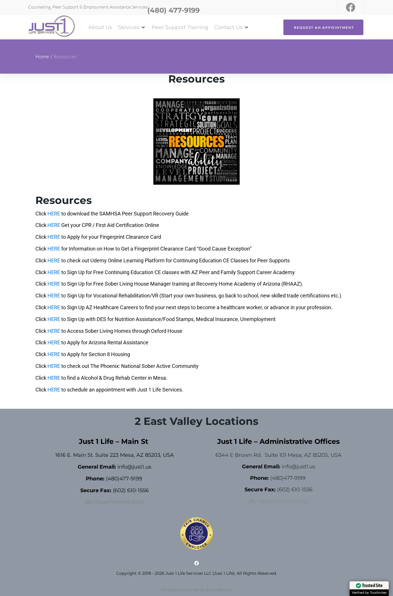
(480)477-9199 (124, 478)
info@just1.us (134, 467)
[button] (132, 27)
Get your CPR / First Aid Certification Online (110, 225)
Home (42, 56)
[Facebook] (350, 7)
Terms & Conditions (212, 589)
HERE (53, 214)
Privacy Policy (175, 589)
